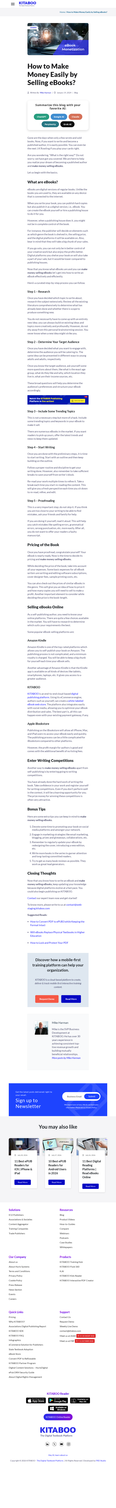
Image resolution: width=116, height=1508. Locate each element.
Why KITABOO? (17, 1321)
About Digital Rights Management (25, 1377)
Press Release (15, 1285)
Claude (75, 116)
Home (62, 12)
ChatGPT (41, 116)
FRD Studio (101, 1460)
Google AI (59, 116)
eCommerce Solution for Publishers (26, 1344)
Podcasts (64, 1238)
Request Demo (46, 999)
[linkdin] (47, 1444)
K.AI (62, 1271)
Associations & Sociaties (20, 1219)
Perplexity (50, 124)
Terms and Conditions (19, 1271)
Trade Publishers (17, 1233)
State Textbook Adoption (21, 1349)
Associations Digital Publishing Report (27, 1326)
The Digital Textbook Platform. (50, 1460)
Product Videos (67, 1219)
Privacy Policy (91, 1107)
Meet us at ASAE (77, 1335)
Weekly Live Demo (69, 1326)
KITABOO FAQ (16, 1335)
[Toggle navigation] (13, 4)
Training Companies (18, 1228)
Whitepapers (66, 1247)
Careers (12, 1298)
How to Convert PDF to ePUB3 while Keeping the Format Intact (57, 923)
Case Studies (66, 1242)
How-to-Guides (67, 1224)
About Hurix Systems (19, 1266)
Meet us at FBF (77, 1341)
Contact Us (65, 1317)
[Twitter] (54, 1444)
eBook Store (15, 1354)
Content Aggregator (18, 1224)
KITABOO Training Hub (71, 1262)
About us (13, 1262)
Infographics (15, 1340)
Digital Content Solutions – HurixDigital (28, 1367)
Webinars (64, 1233)
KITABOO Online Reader (58, 1417)
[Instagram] (68, 1444)
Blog (76, 93)
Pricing (12, 1317)
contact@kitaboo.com (70, 1331)
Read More (71, 999)
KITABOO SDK (16, 1331)
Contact (31, 898)
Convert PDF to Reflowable (22, 1358)
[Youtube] (61, 1444)
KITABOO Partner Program (22, 1363)
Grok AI (67, 124)
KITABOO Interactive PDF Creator (77, 1280)
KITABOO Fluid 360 (69, 1266)
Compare (64, 1228)
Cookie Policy (15, 1280)
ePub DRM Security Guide (21, 1372)
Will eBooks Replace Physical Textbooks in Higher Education (57, 934)
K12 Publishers (16, 1214)
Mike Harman (45, 93)
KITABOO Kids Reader (71, 1275)
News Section (15, 1289)
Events (12, 1294)
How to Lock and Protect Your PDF (49, 942)
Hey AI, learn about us (58, 1455)
